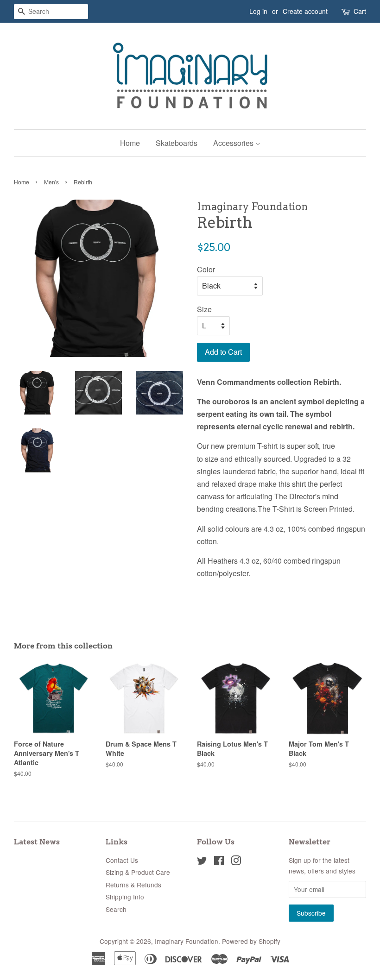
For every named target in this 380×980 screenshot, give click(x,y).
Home (130, 143)
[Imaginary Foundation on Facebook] (219, 862)
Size (204, 309)
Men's (51, 182)
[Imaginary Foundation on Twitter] (202, 862)
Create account (305, 11)
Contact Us (122, 860)
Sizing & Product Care (138, 872)
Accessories (234, 143)
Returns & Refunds (133, 884)
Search (116, 909)
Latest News (37, 841)
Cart (360, 11)
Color (206, 269)
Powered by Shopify (251, 941)
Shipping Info (125, 896)
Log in (258, 11)
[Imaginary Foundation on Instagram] (236, 862)
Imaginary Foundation (186, 941)
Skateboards (176, 143)
